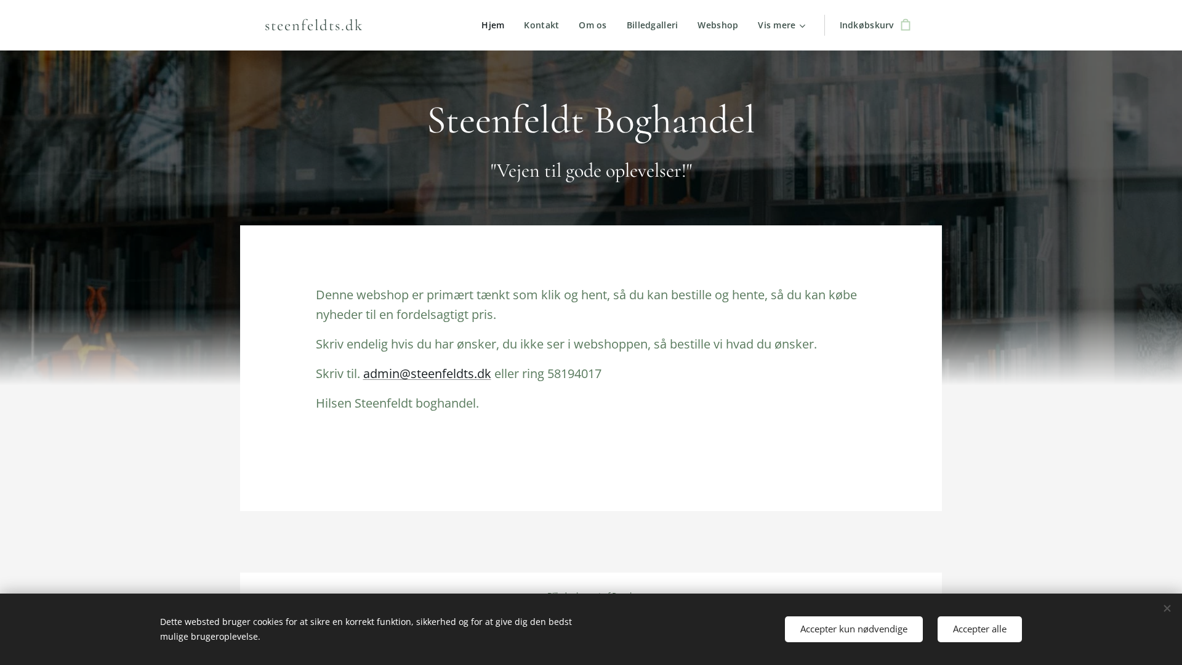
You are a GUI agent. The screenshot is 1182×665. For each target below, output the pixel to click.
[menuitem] (496, 25)
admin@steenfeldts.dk (427, 373)
